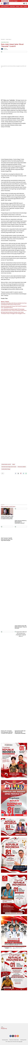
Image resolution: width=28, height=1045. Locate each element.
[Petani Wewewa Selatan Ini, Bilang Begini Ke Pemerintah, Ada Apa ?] (21, 513)
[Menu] (2, 3)
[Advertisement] (14, 23)
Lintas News (3, 42)
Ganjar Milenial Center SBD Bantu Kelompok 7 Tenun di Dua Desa (21, 627)
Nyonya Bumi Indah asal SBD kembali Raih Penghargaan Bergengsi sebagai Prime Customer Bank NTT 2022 (20, 732)
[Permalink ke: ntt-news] (2, 49)
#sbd (13, 464)
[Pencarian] (26, 3)
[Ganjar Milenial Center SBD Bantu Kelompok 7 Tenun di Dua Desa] (21, 575)
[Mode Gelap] (24, 3)
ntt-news (5, 48)
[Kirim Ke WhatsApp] (26, 473)
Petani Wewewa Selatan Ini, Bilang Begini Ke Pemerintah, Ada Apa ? (21, 522)
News (7, 42)
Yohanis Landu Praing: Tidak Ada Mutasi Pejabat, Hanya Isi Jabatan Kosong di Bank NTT (7, 517)
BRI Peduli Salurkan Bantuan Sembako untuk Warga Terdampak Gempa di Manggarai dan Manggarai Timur (13, 313)
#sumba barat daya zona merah (9, 466)
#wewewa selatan (22, 466)
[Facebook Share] (16, 473)
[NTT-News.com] (6, 3)
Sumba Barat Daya (6, 469)
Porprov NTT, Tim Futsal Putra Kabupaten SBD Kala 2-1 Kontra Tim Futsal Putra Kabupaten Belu (7, 732)
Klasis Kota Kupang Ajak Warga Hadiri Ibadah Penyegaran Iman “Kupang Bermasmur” (14, 307)
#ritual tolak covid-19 (6, 464)
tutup (2, 1026)
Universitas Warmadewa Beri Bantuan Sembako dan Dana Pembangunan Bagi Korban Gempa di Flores (14, 304)
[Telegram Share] (23, 473)
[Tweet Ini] (18, 473)
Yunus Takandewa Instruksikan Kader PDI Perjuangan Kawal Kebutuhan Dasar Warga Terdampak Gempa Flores (13, 310)
